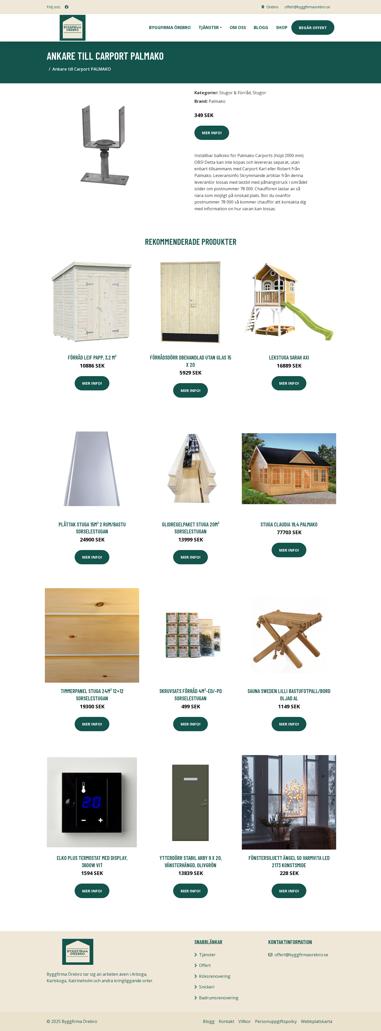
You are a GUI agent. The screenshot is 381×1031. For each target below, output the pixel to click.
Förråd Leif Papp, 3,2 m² (92, 357)
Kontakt (226, 1021)
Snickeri (206, 987)
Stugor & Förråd (235, 93)
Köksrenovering (214, 976)
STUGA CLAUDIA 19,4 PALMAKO (289, 524)
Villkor (244, 1021)
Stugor (259, 93)
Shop (281, 27)
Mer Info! (212, 132)
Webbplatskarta (316, 1021)
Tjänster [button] (209, 27)
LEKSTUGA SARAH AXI (289, 357)
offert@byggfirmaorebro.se (307, 6)
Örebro (272, 6)
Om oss (238, 27)
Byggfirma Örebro (170, 27)
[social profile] (66, 7)
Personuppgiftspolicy (276, 1021)
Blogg (261, 27)
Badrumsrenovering (218, 998)
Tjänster (207, 955)
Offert (205, 965)
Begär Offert (313, 27)
